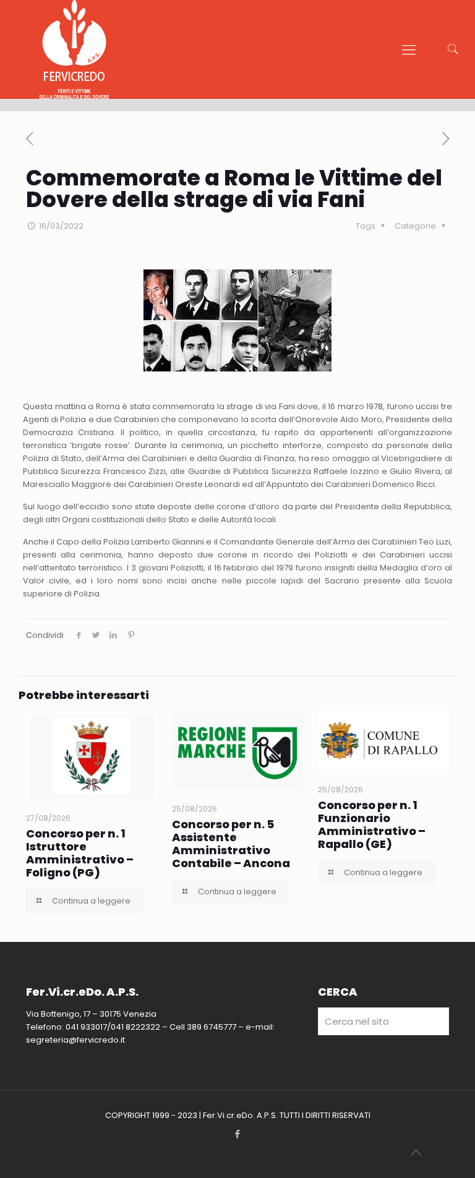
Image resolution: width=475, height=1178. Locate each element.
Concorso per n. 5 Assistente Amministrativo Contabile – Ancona (231, 843)
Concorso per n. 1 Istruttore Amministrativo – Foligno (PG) (80, 853)
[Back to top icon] (416, 1153)
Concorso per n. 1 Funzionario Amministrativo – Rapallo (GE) (372, 824)
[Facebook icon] (237, 1133)
